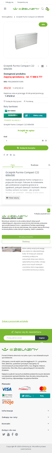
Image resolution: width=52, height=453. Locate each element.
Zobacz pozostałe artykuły (15, 321)
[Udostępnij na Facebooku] (4, 154)
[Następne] (46, 66)
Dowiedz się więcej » (12, 120)
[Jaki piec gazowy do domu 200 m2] (11, 247)
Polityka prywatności (42, 214)
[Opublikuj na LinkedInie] (14, 154)
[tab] (13, 166)
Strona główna (7, 17)
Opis (13, 165)
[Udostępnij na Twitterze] (7, 154)
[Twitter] (3, 434)
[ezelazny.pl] (26, 9)
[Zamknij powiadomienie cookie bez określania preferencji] (48, 210)
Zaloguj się (9, 2)
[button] (25, 62)
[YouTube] (8, 434)
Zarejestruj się (22, 2)
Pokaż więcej (14, 198)
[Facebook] (12, 434)
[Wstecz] (38, 66)
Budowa (34, 165)
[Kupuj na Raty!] (34, 115)
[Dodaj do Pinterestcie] (11, 154)
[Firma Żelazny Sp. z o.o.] (26, 349)
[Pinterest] (16, 434)
